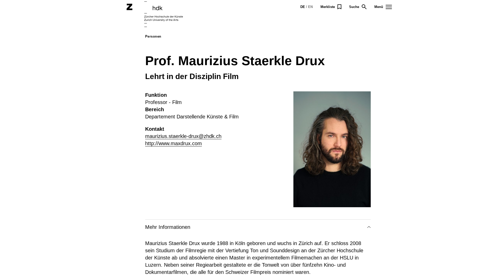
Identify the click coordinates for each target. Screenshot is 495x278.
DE (302, 7)
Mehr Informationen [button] (167, 227)
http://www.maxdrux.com (173, 143)
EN (310, 7)
